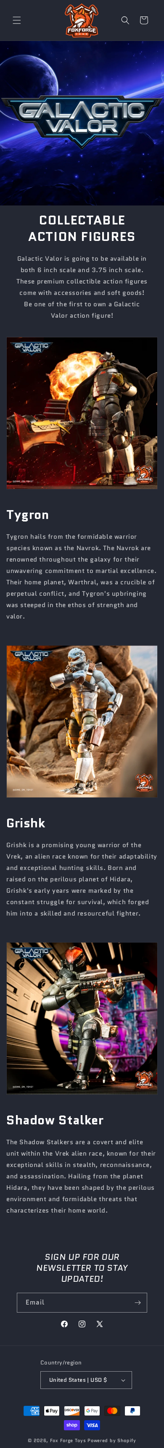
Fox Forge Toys (68, 1440)
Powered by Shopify (111, 1440)
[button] (17, 20)
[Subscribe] (137, 1303)
